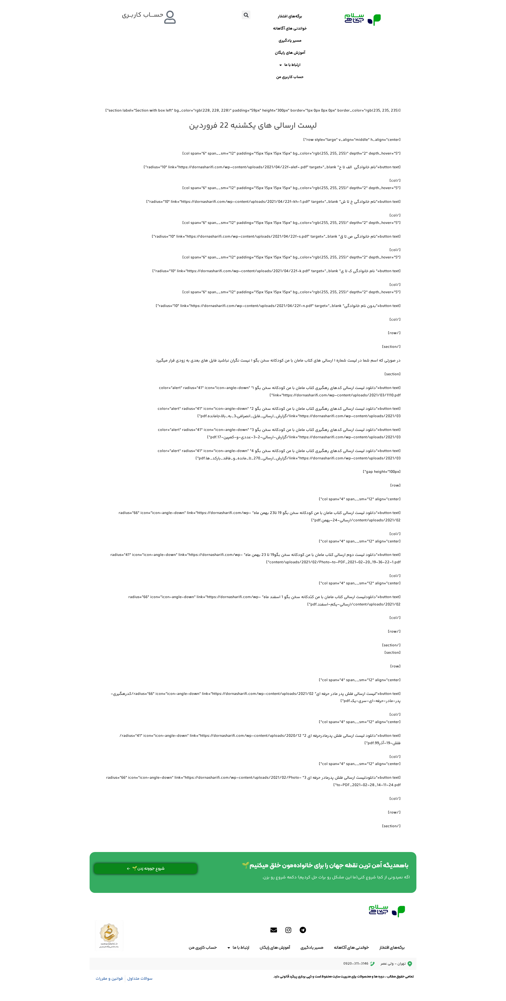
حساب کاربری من (290, 77)
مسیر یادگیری (290, 41)
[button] (246, 15)
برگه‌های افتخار (290, 16)
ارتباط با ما (292, 65)
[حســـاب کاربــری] (170, 17)
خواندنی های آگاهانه (290, 29)
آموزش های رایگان (290, 53)
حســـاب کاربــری (142, 15)
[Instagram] (288, 929)
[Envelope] (273, 929)
